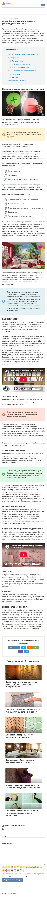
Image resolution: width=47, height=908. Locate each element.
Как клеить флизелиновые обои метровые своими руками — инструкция (21, 813)
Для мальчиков (17, 61)
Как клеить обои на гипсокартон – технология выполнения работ (22, 710)
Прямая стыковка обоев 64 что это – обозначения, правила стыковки (23, 786)
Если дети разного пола (20, 67)
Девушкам (16, 74)
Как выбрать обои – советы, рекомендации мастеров (19, 761)
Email (4, 836)
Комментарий (7, 844)
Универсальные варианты (17, 81)
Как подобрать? (14, 58)
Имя (4, 829)
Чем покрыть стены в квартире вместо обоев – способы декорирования (21, 684)
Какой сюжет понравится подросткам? (22, 71)
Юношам (15, 77)
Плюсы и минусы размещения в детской (23, 54)
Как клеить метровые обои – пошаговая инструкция (20, 736)
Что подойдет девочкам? (21, 64)
